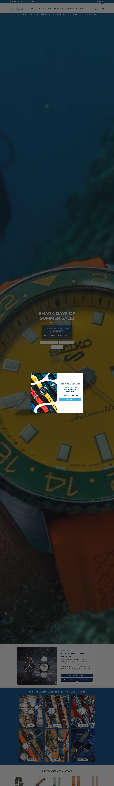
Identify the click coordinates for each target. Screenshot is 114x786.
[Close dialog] (82, 374)
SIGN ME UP (70, 399)
